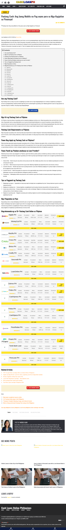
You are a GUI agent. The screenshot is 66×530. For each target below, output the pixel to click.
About (2, 510)
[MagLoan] (2, 2)
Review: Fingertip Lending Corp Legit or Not (13, 376)
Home (3, 6)
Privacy (8, 510)
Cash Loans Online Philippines (16, 508)
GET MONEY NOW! (34, 30)
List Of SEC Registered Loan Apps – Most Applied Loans (16, 378)
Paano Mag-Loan (40, 6)
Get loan (61, 216)
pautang (15, 412)
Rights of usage (15, 510)
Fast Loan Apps (31, 6)
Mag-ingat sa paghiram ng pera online (12, 397)
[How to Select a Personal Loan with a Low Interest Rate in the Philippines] (49, 453)
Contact (28, 510)
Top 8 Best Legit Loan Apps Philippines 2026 (13, 382)
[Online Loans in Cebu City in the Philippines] (16, 453)
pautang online (24, 412)
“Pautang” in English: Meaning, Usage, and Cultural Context (17, 401)
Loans (14, 6)
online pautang (35, 412)
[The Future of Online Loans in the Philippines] (16, 476)
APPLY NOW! (48, 6)
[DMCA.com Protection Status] (61, 520)
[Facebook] (5, 2)
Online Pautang (22, 6)
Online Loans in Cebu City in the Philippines (12, 463)
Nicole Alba (18, 37)
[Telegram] (9, 2)
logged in (9, 497)
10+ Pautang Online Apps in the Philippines (13, 399)
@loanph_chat (24, 518)
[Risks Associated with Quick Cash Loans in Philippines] (49, 476)
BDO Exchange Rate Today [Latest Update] (12, 380)
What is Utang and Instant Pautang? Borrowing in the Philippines (18, 403)
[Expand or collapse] (63, 50)
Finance (8, 6)
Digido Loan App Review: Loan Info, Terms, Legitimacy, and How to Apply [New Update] (22, 374)
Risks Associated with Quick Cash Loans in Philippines (48, 487)
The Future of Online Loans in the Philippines (13, 487)
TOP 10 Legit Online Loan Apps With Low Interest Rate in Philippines (18, 372)
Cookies (23, 510)
